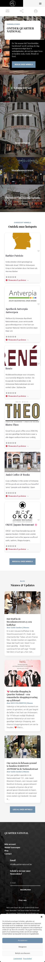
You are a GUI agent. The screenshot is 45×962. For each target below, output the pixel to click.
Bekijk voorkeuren (22, 953)
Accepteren (22, 940)
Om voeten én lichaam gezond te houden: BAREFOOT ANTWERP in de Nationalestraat (22, 766)
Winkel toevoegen (12, 847)
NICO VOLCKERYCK (18, 703)
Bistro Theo (12, 424)
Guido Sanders (16, 628)
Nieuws (26, 628)
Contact (8, 854)
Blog (6, 851)
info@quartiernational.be (21, 864)
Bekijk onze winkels (24, 64)
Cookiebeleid (17, 958)
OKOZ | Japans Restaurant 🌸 (21, 524)
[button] (41, 917)
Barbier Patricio (14, 255)
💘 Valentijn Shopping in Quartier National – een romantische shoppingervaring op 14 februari (22, 696)
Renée (9, 368)
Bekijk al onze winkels (22, 561)
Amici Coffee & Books (18, 474)
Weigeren (22, 947)
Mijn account (10, 844)
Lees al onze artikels (22, 809)
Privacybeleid (27, 958)
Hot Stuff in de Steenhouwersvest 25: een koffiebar (19, 621)
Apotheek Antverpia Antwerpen (17, 310)
